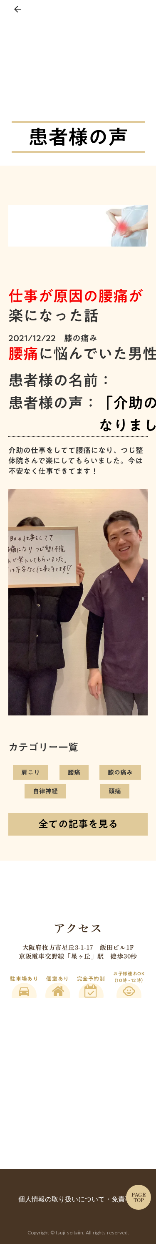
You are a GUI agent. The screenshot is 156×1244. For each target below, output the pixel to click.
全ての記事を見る (78, 824)
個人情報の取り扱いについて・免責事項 (78, 1199)
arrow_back (17, 9)
